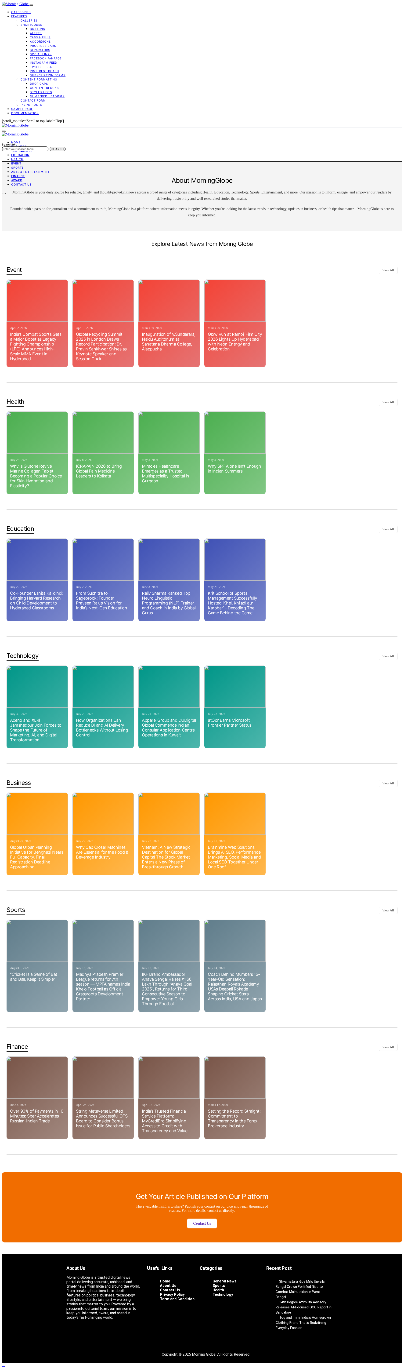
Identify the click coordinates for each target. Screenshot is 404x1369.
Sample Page (22, 109)
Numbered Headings (47, 96)
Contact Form (33, 100)
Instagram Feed (43, 62)
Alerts (36, 33)
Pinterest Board (44, 71)
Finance (18, 176)
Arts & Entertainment (30, 172)
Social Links (41, 54)
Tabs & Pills (40, 37)
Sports (17, 167)
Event (16, 163)
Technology (223, 1294)
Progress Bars (43, 45)
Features (19, 16)
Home (16, 142)
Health (17, 159)
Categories (21, 12)
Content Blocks (44, 88)
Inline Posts (31, 104)
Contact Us (21, 184)
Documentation (25, 113)
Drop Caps (39, 83)
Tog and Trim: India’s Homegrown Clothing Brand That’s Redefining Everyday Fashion (303, 1322)
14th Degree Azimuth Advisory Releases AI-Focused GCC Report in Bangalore (304, 1307)
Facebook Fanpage (45, 58)
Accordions (40, 41)
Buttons (37, 29)
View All (388, 270)
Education (20, 155)
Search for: (9, 144)
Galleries (29, 20)
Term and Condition (177, 1299)
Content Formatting (39, 79)
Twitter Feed (41, 67)
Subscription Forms (47, 75)
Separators (40, 50)
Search (57, 149)
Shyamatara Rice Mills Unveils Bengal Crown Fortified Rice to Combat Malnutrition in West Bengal (300, 1289)
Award (16, 180)
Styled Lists (41, 92)
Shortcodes (31, 24)
